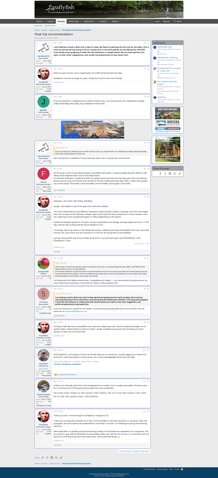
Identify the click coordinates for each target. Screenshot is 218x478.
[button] (44, 21)
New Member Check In (165, 64)
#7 (148, 258)
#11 (147, 381)
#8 (148, 289)
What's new (73, 21)
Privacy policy (162, 469)
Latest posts (159, 42)
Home (39, 21)
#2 (148, 69)
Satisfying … (162, 97)
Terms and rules (149, 469)
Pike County (47, 191)
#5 (148, 169)
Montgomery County (44, 405)
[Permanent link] (99, 396)
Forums (61, 21)
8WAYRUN (121, 476)
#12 (147, 411)
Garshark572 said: (62, 293)
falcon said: (59, 263)
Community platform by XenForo (109, 474)
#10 (147, 350)
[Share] (144, 42)
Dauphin (48, 91)
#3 (148, 97)
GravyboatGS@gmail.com (76, 311)
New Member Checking (167, 57)
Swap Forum (162, 54)
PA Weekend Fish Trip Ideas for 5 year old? (169, 69)
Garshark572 (41, 38)
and (67, 375)
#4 (148, 143)
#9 (148, 322)
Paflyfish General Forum (166, 78)
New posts (39, 25)
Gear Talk (160, 102)
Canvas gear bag (164, 46)
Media (114, 21)
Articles (50, 21)
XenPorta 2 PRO (99, 476)
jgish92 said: (59, 148)
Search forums (50, 25)
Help (171, 469)
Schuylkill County (45, 313)
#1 (148, 43)
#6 (148, 197)
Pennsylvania (46, 375)
